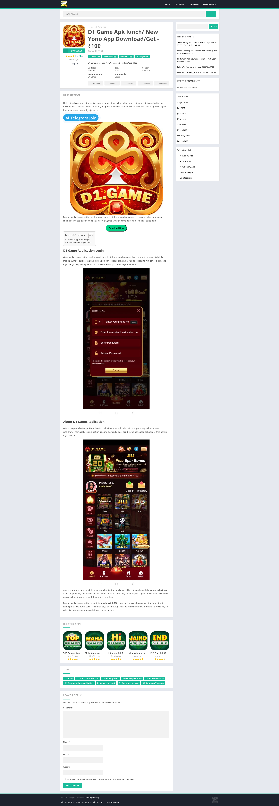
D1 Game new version (128, 683)
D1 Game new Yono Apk (153, 683)
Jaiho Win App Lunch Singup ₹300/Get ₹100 (195, 67)
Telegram (146, 83)
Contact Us (194, 4)
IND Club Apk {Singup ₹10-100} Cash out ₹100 (196, 72)
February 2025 (183, 135)
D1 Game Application (132, 678)
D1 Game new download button (79, 683)
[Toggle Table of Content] (89, 235)
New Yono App (126, 56)
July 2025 (181, 108)
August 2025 (182, 102)
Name (66, 742)
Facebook (97, 83)
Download (76, 51)
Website (66, 767)
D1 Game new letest (106, 683)
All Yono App (100, 27)
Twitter (113, 83)
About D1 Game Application (79, 242)
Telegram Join (82, 118)
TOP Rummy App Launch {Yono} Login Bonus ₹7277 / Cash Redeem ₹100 (197, 43)
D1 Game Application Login (78, 239)
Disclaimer (179, 4)
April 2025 (181, 124)
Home (167, 4)
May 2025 (181, 119)
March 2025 (182, 130)
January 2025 (182, 141)
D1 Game (69, 678)
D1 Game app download (88, 678)
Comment (68, 707)
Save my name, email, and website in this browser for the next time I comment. (101, 779)
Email (66, 754)
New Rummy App (187, 166)
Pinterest (130, 83)
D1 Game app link (110, 678)
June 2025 (181, 113)
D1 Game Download (155, 678)
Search (214, 26)
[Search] (211, 14)
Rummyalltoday (92, 797)
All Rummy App (110, 56)
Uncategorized (142, 56)
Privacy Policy (209, 4)
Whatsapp (163, 83)
